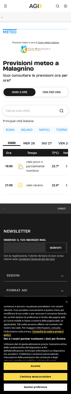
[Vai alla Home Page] (36, 6)
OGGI (12, 143)
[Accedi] (65, 6)
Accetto (35, 366)
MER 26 (29, 143)
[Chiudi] (67, 302)
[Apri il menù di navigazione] (5, 6)
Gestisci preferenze (35, 387)
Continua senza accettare (35, 376)
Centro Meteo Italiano (48, 42)
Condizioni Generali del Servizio (37, 259)
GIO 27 (47, 143)
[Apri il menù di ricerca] (57, 6)
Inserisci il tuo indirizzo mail (25, 240)
